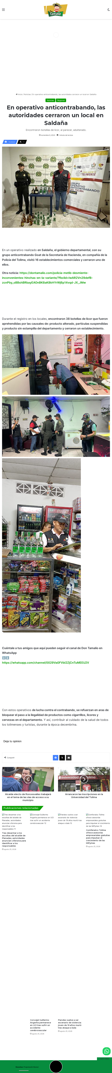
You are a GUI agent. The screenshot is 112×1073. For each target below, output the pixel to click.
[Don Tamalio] (56, 9)
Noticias (27, 94)
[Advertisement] (56, 71)
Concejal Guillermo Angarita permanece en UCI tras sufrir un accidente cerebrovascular (40, 1025)
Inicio (19, 94)
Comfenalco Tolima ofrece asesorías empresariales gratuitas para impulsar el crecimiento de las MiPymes (98, 836)
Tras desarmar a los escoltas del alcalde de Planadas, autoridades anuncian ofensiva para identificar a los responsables (14, 839)
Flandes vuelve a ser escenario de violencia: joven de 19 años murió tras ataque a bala (69, 1024)
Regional (61, 100)
